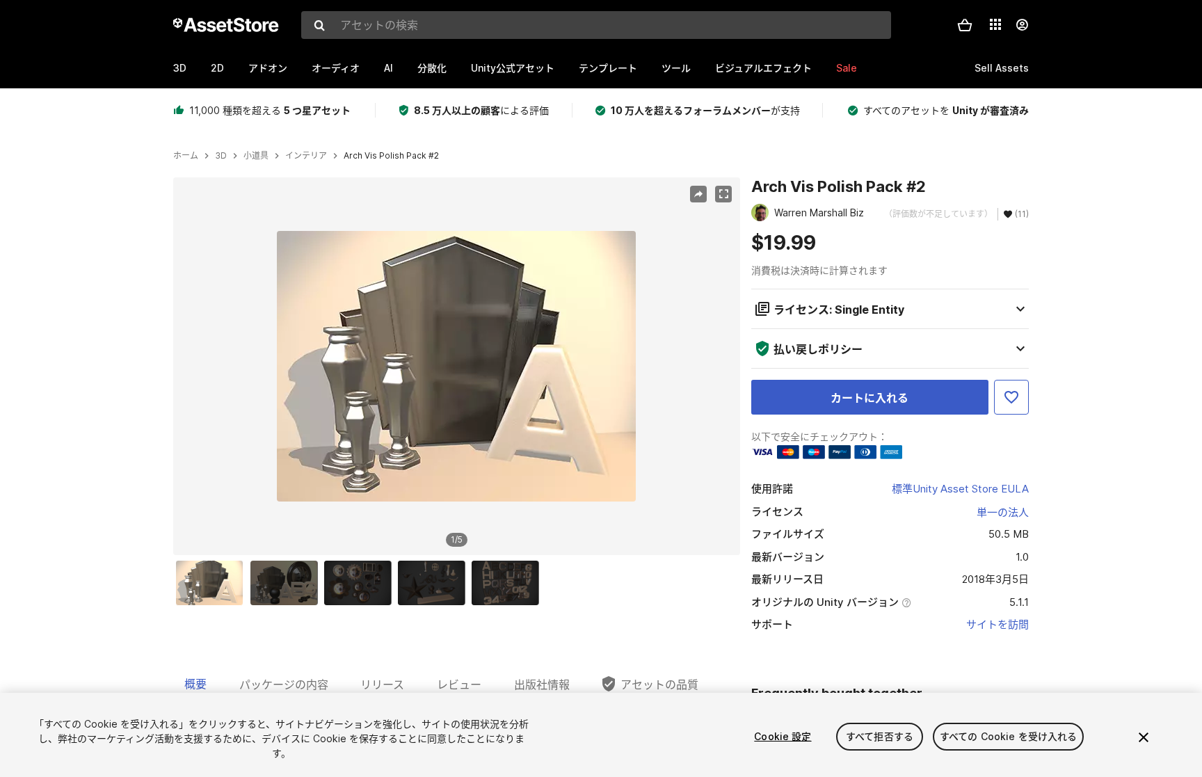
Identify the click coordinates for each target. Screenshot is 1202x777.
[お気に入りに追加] (1011, 397)
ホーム (185, 156)
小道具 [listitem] (256, 156)
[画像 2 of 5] (287, 583)
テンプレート (608, 68)
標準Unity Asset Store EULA (960, 488)
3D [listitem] (221, 156)
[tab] (195, 683)
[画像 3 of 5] (361, 583)
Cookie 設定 (782, 736)
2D (217, 68)
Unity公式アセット (512, 68)
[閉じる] (1143, 737)
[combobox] (596, 25)
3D (179, 68)
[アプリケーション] (995, 24)
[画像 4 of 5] (435, 583)
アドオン (267, 68)
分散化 (432, 68)
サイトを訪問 (997, 624)
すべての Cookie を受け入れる (1008, 736)
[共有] (698, 194)
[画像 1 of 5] (212, 583)
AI (388, 68)
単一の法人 (1003, 512)
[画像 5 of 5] (508, 583)
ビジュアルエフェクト (763, 68)
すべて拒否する (879, 736)
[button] (964, 25)
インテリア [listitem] (306, 156)
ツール (676, 68)
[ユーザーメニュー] (1022, 25)
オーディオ (336, 68)
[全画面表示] (723, 194)
